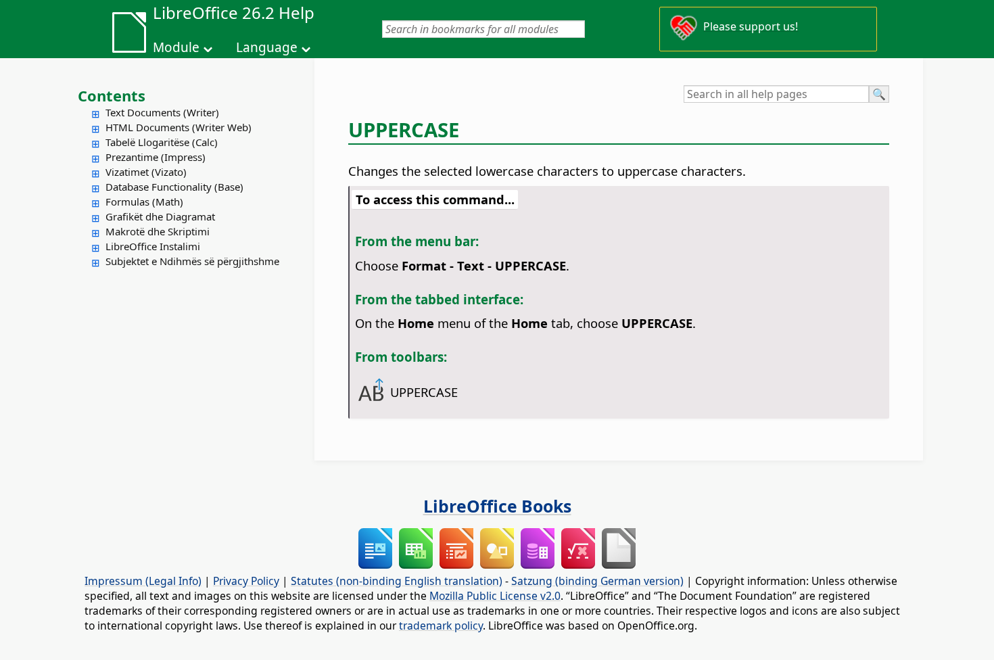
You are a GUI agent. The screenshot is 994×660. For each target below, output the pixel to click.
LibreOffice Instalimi (152, 246)
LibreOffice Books (497, 505)
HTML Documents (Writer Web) (178, 127)
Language (267, 47)
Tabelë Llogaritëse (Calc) (161, 142)
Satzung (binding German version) (597, 580)
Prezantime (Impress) (155, 157)
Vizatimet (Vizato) (146, 172)
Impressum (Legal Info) (143, 580)
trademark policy (441, 625)
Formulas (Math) (144, 201)
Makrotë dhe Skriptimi (157, 231)
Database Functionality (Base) (174, 186)
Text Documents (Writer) (162, 112)
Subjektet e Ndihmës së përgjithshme (192, 261)
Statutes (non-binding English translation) (396, 580)
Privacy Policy (246, 580)
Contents (111, 95)
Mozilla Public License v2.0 (495, 595)
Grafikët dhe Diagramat (160, 216)
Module (176, 47)
